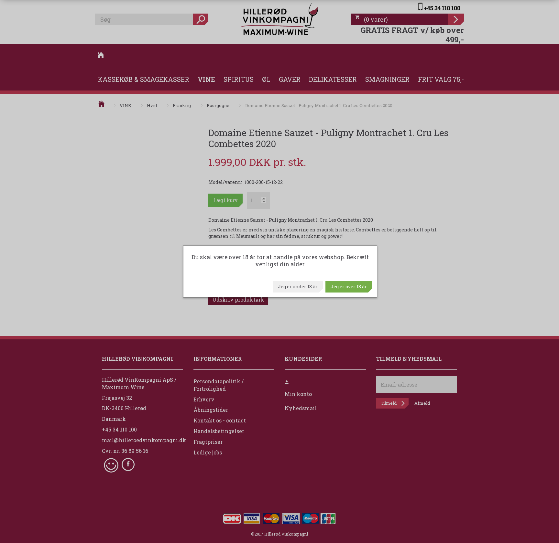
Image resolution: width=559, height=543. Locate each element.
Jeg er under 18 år (298, 286)
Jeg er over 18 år (349, 286)
